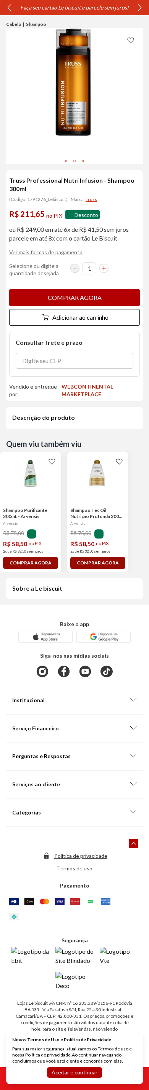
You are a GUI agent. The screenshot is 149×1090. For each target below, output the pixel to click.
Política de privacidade (80, 856)
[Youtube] (85, 671)
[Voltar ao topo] (133, 843)
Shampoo (36, 24)
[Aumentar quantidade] (104, 268)
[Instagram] (42, 671)
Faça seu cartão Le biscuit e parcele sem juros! (74, 7)
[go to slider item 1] (74, 161)
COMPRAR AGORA (75, 297)
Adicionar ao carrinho (80, 317)
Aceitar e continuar (74, 1072)
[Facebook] (64, 671)
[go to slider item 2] (83, 161)
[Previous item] (9, 7)
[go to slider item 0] (66, 161)
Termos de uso (74, 868)
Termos (106, 1049)
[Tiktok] (106, 671)
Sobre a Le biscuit (37, 588)
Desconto (86, 215)
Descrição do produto (43, 417)
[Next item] (139, 7)
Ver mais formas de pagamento (46, 252)
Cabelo (13, 24)
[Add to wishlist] (131, 40)
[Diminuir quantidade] (74, 268)
